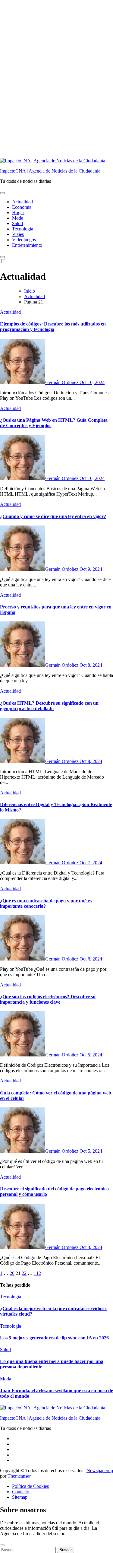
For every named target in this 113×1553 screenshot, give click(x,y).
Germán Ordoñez (62, 382)
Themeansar (19, 1475)
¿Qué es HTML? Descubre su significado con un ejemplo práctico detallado (49, 705)
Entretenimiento (27, 245)
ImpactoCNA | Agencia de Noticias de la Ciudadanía (50, 170)
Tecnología (22, 228)
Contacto (20, 1491)
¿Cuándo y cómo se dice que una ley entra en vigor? (53, 516)
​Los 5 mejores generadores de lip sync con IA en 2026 (54, 1337)
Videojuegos (24, 239)
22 (24, 1273)
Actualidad (22, 201)
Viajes (18, 234)
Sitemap (19, 1497)
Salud (17, 223)
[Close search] (2, 1545)
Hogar (18, 212)
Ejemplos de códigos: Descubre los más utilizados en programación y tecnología (53, 326)
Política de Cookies (30, 1486)
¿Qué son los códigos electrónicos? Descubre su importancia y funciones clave (48, 999)
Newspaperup (99, 1470)
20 (12, 1273)
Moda (17, 218)
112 (37, 1273)
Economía (21, 207)
